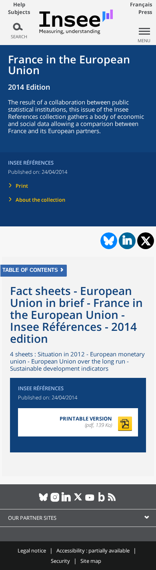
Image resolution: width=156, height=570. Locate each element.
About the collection (40, 199)
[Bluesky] (43, 500)
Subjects (19, 12)
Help (19, 4)
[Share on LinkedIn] (127, 241)
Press (145, 12)
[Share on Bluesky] (108, 240)
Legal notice (32, 550)
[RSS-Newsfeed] (113, 500)
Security (60, 560)
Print (22, 185)
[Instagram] (55, 500)
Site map (90, 560)
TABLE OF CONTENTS (30, 270)
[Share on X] (146, 241)
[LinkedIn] (67, 500)
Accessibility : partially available (93, 550)
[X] (78, 500)
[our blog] (101, 500)
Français (141, 4)
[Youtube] (90, 500)
